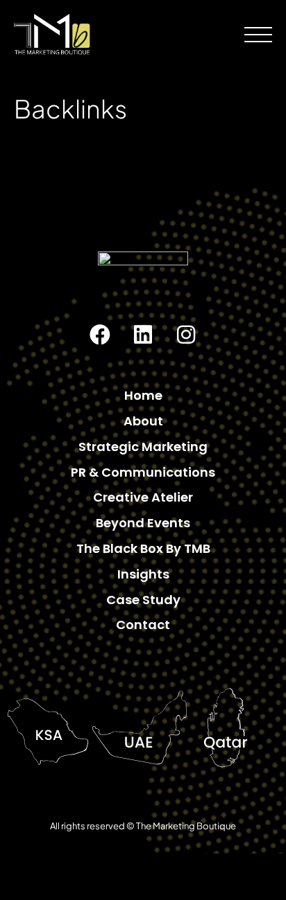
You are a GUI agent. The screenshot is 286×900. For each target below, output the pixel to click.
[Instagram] (186, 334)
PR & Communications (143, 472)
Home (143, 395)
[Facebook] (100, 334)
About (143, 421)
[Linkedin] (143, 334)
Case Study (143, 599)
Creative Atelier (143, 497)
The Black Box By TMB (143, 548)
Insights (143, 574)
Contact (143, 624)
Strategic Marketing (143, 446)
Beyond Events (143, 522)
